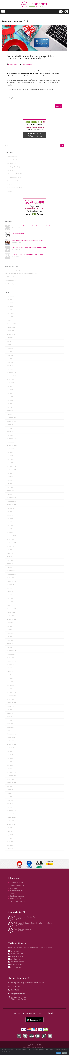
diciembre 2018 (11, 497)
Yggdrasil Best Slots (10, 280)
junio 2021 (10, 424)
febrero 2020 (10, 463)
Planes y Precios (15, 899)
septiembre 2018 (12, 504)
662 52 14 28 (18, 990)
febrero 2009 (10, 845)
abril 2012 (9, 762)
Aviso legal (13, 888)
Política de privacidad (17, 885)
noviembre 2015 (11, 612)
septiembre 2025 (12, 334)
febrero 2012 (10, 765)
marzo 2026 (10, 313)
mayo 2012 (10, 758)
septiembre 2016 (12, 581)
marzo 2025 (10, 355)
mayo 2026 (10, 306)
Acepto (58, 1053)
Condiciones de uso (16, 883)
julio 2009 (9, 828)
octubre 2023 (10, 379)
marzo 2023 (10, 397)
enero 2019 (10, 494)
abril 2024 (9, 358)
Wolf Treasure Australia (11, 277)
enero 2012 (10, 769)
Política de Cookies (16, 891)
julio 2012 (9, 751)
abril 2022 (9, 404)
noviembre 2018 (11, 501)
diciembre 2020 (11, 438)
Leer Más (64, 1053)
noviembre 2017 (11, 536)
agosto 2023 (10, 383)
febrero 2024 (10, 365)
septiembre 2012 (12, 744)
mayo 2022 (10, 400)
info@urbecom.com (18, 994)
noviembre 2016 (11, 574)
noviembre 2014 (11, 654)
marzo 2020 (10, 459)
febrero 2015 (10, 643)
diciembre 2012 (11, 734)
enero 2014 (10, 689)
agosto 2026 (10, 296)
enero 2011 (10, 807)
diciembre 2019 (11, 466)
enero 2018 (10, 529)
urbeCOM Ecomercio (26, 64)
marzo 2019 (10, 487)
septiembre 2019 (12, 470)
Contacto (13, 893)
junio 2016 (10, 591)
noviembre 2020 (11, 442)
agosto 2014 (10, 664)
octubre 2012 (10, 741)
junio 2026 (10, 303)
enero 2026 (10, 320)
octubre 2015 (10, 616)
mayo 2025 (10, 348)
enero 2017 (10, 567)
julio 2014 (9, 668)
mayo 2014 (10, 675)
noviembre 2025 (11, 327)
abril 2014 (9, 678)
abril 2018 (9, 522)
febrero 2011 (10, 803)
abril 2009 (9, 838)
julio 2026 (9, 299)
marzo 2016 (10, 598)
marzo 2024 (10, 362)
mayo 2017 (10, 557)
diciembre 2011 (11, 772)
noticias (9, 170)
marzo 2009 (10, 842)
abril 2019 (9, 484)
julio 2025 (9, 341)
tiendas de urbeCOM (13, 188)
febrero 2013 (10, 727)
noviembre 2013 (11, 696)
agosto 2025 (10, 338)
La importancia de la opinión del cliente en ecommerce (27, 254)
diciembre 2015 (11, 609)
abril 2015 (9, 636)
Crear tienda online (17, 967)
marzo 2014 (10, 682)
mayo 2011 (10, 793)
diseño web (10, 163)
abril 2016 (9, 595)
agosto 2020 (10, 449)
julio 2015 (9, 626)
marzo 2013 (10, 723)
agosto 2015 (10, 623)
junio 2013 (10, 713)
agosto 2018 (10, 508)
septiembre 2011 (12, 782)
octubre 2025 (10, 331)
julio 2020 (9, 452)
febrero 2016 (10, 602)
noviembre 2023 (11, 376)
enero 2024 (10, 369)
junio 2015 (10, 630)
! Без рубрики (11, 156)
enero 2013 (10, 730)
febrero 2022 (10, 411)
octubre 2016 (10, 577)
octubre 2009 (10, 821)
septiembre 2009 (12, 824)
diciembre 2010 (11, 810)
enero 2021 (10, 435)
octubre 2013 (10, 699)
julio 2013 (9, 709)
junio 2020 (10, 456)
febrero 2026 (10, 317)
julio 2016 (9, 588)
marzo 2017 (10, 560)
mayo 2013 (10, 716)
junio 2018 (10, 515)
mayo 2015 (10, 633)
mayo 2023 (10, 393)
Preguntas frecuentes (17, 901)
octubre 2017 (10, 539)
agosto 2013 (10, 706)
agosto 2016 (10, 584)
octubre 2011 (10, 779)
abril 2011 (9, 796)
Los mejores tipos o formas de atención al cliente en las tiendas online (32, 226)
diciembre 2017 (11, 532)
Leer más (58, 106)
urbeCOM (9, 191)
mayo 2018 (10, 518)
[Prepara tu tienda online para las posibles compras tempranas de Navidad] (34, 38)
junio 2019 (10, 477)
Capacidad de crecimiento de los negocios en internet (27, 240)
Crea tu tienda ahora (17, 896)
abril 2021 (9, 428)
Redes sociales (11, 181)
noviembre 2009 (11, 817)
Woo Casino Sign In (10, 284)
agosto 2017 (10, 546)
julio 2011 (9, 786)
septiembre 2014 (12, 661)
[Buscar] (62, 145)
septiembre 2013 (12, 703)
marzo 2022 (10, 407)
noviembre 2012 (11, 737)
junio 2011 (10, 789)
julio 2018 (9, 511)
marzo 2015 (10, 640)
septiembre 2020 (12, 445)
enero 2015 (10, 647)
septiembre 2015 (12, 619)
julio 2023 (9, 386)
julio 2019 (9, 473)
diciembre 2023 (11, 372)
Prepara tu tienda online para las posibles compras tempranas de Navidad (30, 57)
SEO (8, 184)
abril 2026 (9, 310)
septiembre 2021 (12, 421)
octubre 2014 (10, 657)
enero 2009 (10, 849)
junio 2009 (10, 831)
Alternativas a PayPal (18, 233)
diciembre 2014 (11, 650)
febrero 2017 (10, 563)
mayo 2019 (10, 480)
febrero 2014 (10, 685)
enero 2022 (10, 414)
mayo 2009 (10, 835)
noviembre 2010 (11, 814)
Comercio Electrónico (13, 160)
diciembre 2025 (11, 324)
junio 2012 (10, 755)
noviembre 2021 (11, 417)
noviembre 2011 (11, 776)
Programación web (12, 177)
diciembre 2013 (11, 692)
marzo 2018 (10, 525)
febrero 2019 (10, 490)
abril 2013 (9, 720)
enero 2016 (10, 605)
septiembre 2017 (12, 543)
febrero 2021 (10, 431)
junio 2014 (10, 671)
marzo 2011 (10, 800)
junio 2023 (10, 390)
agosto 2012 (10, 748)
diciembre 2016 (11, 570)
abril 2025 (9, 351)
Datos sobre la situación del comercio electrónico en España (29, 247)
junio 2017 (10, 553)
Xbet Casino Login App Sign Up (13, 270)
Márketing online (12, 167)
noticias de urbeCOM (13, 174)
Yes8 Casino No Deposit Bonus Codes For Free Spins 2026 (21, 273)
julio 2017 (9, 550)
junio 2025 (10, 344)
